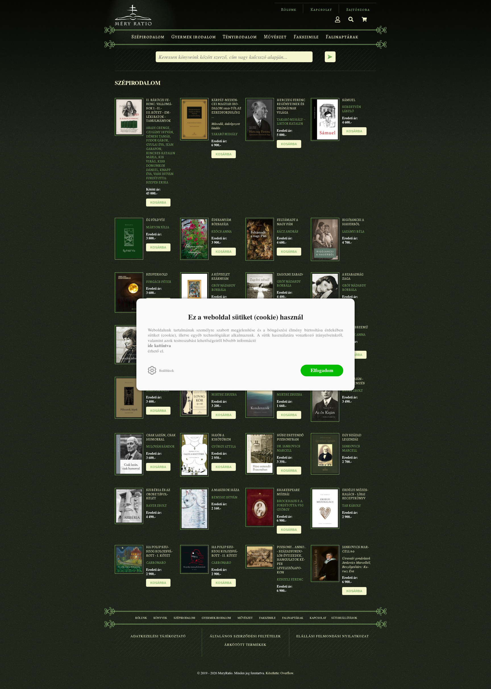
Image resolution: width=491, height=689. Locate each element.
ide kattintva (159, 345)
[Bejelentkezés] (337, 19)
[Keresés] (351, 19)
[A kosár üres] (364, 19)
